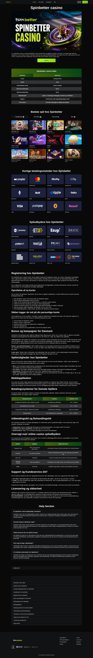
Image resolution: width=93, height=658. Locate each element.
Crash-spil (54, 116)
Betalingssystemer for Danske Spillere (23, 607)
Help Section (16, 623)
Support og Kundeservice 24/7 (21, 617)
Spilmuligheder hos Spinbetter (21, 601)
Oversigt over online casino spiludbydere (23, 614)
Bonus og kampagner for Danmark (22, 598)
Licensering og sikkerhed (19, 620)
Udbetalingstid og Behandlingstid (21, 611)
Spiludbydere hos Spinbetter (20, 592)
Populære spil (18, 116)
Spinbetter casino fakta (19, 582)
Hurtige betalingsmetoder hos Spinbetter (23, 589)
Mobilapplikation (17, 604)
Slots (72, 116)
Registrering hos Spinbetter (20, 595)
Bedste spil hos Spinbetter (20, 586)
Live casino (36, 116)
